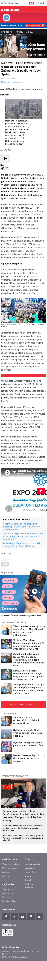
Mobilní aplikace (10, 901)
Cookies (5, 951)
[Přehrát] (5, 158)
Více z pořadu (10, 713)
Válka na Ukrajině (10, 864)
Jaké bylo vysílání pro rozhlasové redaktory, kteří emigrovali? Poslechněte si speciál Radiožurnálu (22, 828)
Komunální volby (10, 868)
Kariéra (28, 876)
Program (6, 31)
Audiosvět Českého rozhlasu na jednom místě (21, 616)
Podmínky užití (32, 951)
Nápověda (29, 868)
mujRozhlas (7, 572)
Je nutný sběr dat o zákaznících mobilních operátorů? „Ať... (26, 720)
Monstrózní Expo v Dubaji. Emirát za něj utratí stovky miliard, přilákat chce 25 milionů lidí (23, 536)
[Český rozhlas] (9, 3)
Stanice (6, 872)
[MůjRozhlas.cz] (5, 95)
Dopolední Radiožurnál (12, 82)
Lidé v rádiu (30, 872)
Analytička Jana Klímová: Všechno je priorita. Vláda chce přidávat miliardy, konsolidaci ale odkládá (23, 838)
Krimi (6, 586)
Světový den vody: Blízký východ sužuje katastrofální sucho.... (28, 733)
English (5, 954)
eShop (5, 876)
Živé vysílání (9, 603)
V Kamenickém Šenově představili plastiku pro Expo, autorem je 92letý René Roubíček (21, 527)
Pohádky (8, 592)
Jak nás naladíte (32, 864)
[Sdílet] (7, 168)
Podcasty (6, 897)
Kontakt (28, 880)
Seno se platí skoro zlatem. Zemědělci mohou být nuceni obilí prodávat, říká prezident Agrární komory (23, 816)
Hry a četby (9, 580)
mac (10, 553)
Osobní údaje (18, 951)
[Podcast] (2, 168)
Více (30, 31)
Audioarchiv (8, 893)
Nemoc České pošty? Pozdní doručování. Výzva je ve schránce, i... (29, 758)
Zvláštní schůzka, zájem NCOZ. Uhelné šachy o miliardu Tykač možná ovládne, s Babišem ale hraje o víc (29, 660)
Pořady (18, 31)
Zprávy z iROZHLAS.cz (15, 776)
